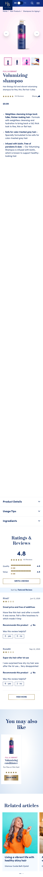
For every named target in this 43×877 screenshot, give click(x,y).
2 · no (19, 684)
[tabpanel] (20, 841)
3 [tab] (23, 873)
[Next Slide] (36, 33)
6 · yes (8, 684)
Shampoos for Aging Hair (33, 11)
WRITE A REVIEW (21, 581)
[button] (8, 61)
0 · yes (8, 636)
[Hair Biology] (7, 5)
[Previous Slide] (6, 33)
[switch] (20, 3)
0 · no (19, 636)
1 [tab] (20, 873)
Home (5, 11)
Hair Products (15, 11)
